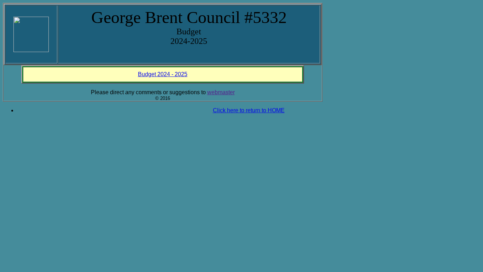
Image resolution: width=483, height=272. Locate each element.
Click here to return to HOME (249, 110)
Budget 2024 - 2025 (162, 74)
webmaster (221, 92)
